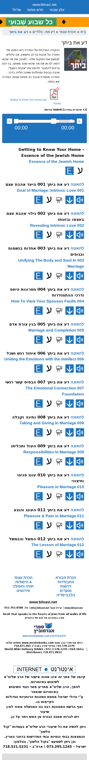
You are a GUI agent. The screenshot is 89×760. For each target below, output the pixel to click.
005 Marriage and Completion (56, 330)
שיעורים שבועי (22, 15)
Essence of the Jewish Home (56, 161)
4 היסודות (23, 582)
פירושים (23, 591)
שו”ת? (16, 10)
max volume (79, 121)
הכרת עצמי (67, 32)
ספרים (43, 15)
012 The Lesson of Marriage (57, 545)
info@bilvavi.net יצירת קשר (46, 607)
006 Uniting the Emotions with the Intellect (44, 359)
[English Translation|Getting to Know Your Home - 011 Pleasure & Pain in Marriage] (38, 525)
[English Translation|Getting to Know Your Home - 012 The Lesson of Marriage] (38, 554)
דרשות (65, 586)
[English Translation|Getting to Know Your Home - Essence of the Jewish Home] (69, 171)
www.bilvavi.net (44, 5)
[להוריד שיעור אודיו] (69, 200)
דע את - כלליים (43, 32)
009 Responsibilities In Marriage (53, 452)
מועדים (66, 591)
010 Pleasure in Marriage (60, 487)
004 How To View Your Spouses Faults (47, 301)
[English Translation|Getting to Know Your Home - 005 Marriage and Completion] (38, 339)
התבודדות (66, 582)
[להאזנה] (80, 200)
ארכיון (59, 15)
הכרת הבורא (65, 578)
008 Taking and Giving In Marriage (51, 423)
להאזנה (9, 121)
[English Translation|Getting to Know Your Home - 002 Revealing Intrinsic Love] (38, 235)
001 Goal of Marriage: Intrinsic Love (50, 190)
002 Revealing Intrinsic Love (57, 225)
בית (83, 32)
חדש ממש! (35, 10)
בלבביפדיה (66, 595)
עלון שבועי (56, 10)
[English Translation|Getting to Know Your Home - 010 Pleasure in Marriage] (38, 496)
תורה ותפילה (23, 586)
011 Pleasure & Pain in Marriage (54, 516)
